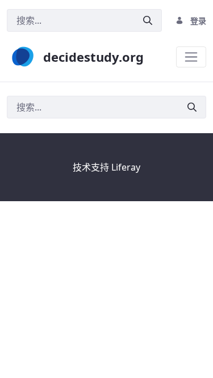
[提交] (147, 20)
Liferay (125, 167)
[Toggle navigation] (191, 56)
